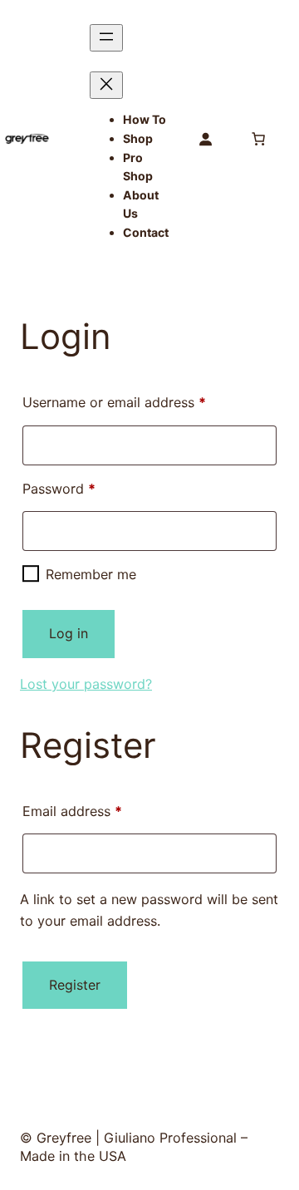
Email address (99, 810)
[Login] (205, 138)
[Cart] (258, 138)
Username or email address (141, 402)
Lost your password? (86, 684)
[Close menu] (106, 85)
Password (86, 488)
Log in (68, 633)
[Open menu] (106, 38)
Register (74, 984)
